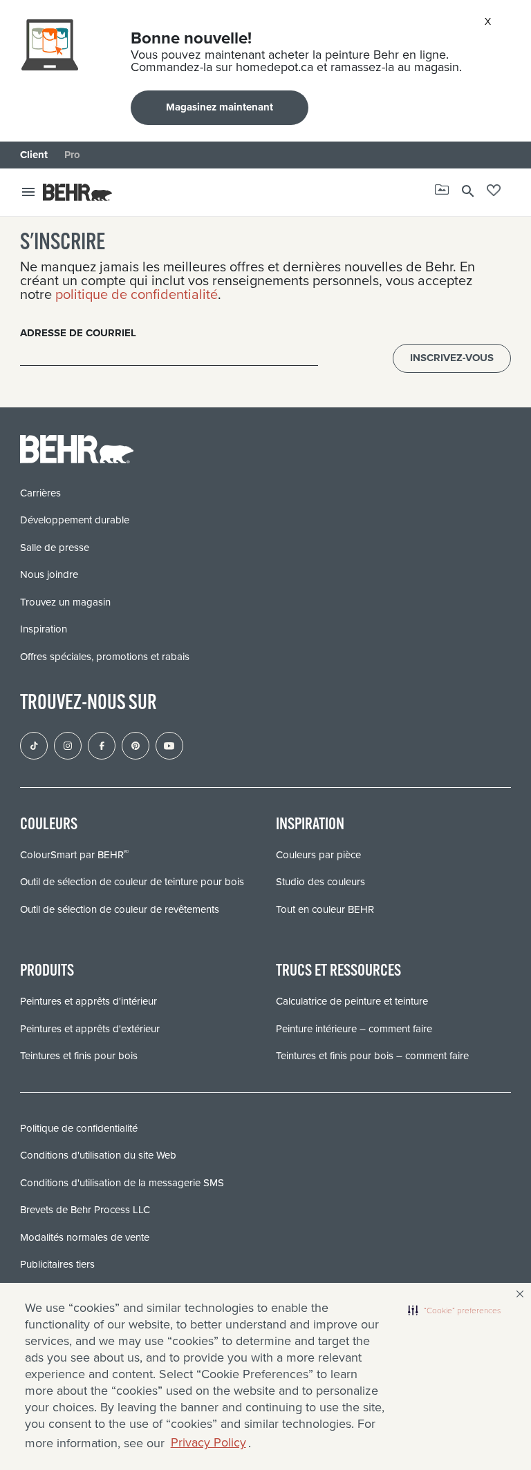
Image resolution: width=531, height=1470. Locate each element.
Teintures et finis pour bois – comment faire (372, 1055)
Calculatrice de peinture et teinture (352, 1001)
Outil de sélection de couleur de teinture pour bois (132, 881)
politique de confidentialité (136, 294)
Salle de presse (54, 547)
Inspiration (43, 629)
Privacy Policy (208, 1442)
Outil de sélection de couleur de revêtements (119, 909)
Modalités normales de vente (84, 1237)
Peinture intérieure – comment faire (354, 1028)
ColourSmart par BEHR (74, 854)
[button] (454, 1310)
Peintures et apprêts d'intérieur (88, 1001)
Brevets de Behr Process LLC (85, 1209)
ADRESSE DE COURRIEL (78, 333)
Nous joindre (49, 574)
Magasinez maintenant (219, 107)
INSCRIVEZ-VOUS (452, 357)
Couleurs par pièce (318, 854)
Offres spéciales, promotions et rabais (104, 656)
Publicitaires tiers (57, 1264)
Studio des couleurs (320, 881)
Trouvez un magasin (65, 602)
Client (34, 154)
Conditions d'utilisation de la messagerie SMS (122, 1182)
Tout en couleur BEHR (325, 909)
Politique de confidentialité (79, 1128)
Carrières (40, 493)
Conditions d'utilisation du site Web (98, 1155)
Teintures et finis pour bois (79, 1055)
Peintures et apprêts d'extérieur (90, 1028)
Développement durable (74, 520)
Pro (72, 154)
